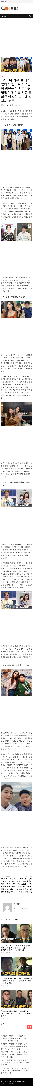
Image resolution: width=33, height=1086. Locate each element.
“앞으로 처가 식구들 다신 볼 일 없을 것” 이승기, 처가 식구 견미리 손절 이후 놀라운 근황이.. (15, 1062)
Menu (5, 16)
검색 (2, 1024)
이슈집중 (8, 105)
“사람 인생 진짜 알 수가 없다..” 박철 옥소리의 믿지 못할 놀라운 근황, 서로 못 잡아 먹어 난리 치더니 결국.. (14, 1046)
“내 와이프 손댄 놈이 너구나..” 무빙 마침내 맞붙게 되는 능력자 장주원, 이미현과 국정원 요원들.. (16, 980)
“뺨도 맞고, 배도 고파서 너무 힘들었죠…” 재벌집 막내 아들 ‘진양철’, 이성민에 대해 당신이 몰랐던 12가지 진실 (16, 948)
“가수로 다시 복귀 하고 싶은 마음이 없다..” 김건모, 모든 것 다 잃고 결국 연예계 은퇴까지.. (16, 1013)
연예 (2, 76)
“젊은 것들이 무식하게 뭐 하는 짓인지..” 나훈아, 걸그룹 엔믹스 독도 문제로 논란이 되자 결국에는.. (14, 1054)
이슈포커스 (15, 1081)
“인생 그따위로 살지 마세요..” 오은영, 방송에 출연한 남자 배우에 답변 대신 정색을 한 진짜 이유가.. (15, 1070)
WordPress (4, 1083)
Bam (11, 1083)
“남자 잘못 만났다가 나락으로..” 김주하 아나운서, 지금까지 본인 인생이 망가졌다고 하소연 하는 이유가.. (14, 1038)
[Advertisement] (16, 39)
